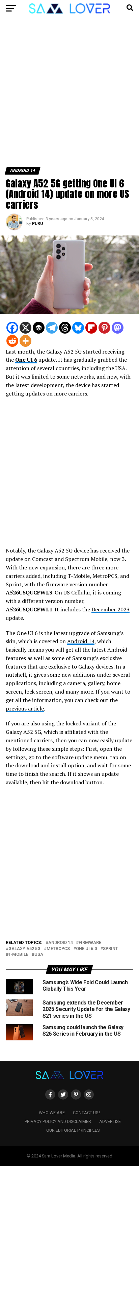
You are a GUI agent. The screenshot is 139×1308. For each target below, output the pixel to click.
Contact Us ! (86, 1112)
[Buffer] (39, 328)
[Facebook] (12, 328)
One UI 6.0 (86, 949)
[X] (25, 328)
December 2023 (110, 609)
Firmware (90, 943)
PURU (37, 223)
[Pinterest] (104, 328)
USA (38, 954)
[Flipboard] (91, 328)
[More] (25, 341)
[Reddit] (12, 341)
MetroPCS (58, 949)
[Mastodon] (117, 328)
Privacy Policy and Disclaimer (58, 1121)
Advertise (110, 1121)
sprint (110, 949)
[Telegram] (52, 328)
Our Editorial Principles (73, 1130)
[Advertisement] (69, 94)
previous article (25, 708)
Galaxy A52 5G (24, 949)
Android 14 (80, 641)
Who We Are (52, 1112)
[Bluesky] (78, 328)
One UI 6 (26, 359)
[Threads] (65, 328)
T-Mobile (18, 954)
